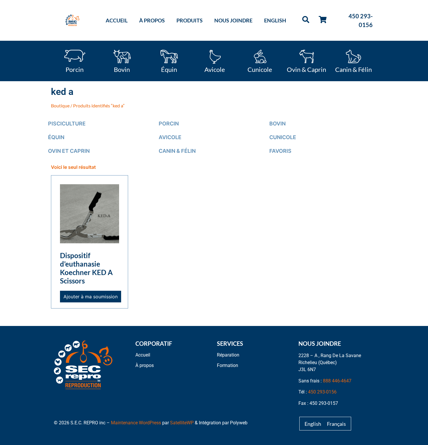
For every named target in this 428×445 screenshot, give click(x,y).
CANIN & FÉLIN (177, 151)
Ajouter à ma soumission (90, 296)
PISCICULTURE (67, 123)
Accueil (117, 20)
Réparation (228, 355)
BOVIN (277, 123)
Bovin (122, 68)
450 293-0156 (322, 392)
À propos (152, 20)
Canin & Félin (353, 68)
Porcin (75, 68)
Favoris (280, 151)
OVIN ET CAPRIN (69, 151)
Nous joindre (233, 20)
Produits (189, 20)
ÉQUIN (56, 137)
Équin (169, 68)
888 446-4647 (337, 381)
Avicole (214, 68)
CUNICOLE (282, 137)
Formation (227, 365)
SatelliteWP (182, 423)
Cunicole (259, 68)
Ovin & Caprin (306, 68)
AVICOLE (170, 137)
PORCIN (169, 123)
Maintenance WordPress (136, 423)
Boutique (60, 105)
